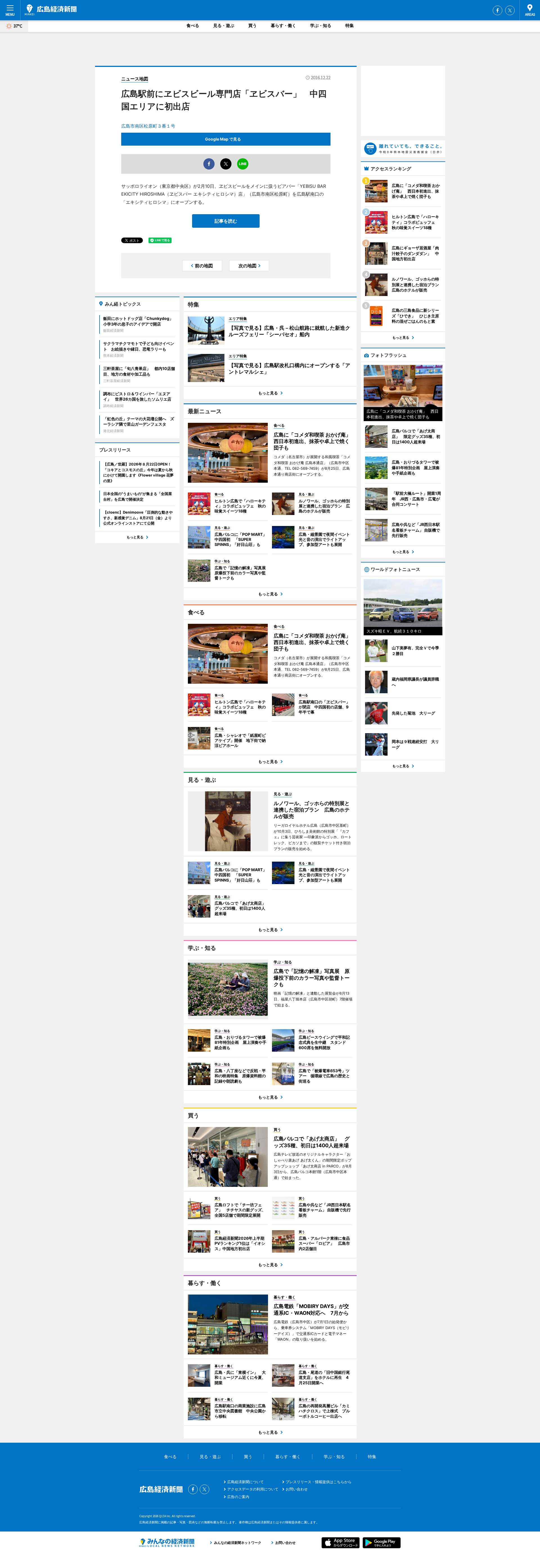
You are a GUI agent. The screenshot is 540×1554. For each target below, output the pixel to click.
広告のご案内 (238, 1496)
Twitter (510, 10)
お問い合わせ (297, 1489)
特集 (349, 25)
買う (252, 25)
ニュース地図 (134, 79)
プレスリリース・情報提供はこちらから (319, 1482)
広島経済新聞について (245, 1482)
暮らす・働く (283, 25)
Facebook (497, 10)
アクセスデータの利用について (252, 1489)
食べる (192, 25)
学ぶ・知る (320, 25)
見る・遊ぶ (223, 25)
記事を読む (226, 221)
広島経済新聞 (50, 9)
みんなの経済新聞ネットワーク (166, 1543)
